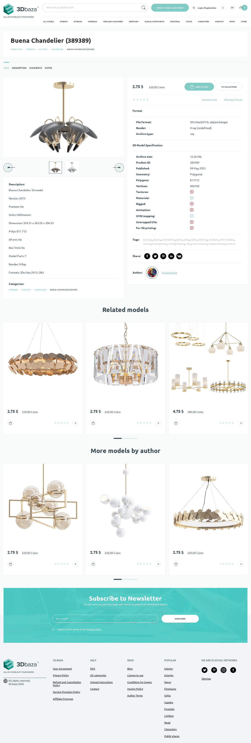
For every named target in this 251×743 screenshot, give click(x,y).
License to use (209, 99)
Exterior (78, 22)
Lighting (43, 49)
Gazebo (168, 702)
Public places (171, 736)
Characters (203, 22)
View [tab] (6, 68)
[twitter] (155, 256)
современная (217, 243)
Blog (130, 668)
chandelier (168, 239)
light (193, 239)
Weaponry (133, 22)
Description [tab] (19, 68)
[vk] (179, 256)
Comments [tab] (35, 68)
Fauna (189, 22)
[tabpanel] (125, 188)
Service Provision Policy (66, 692)
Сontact (94, 689)
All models (48, 22)
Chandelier (57, 49)
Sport (232, 22)
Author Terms (135, 695)
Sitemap (206, 678)
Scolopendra (169, 272)
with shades (226, 239)
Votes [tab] (48, 68)
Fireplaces (170, 689)
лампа (147, 243)
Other (244, 22)
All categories (98, 675)
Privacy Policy (94, 629)
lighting (202, 239)
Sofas (167, 695)
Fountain (169, 709)
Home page (16, 49)
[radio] (134, 99)
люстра (147, 239)
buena (157, 239)
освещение (159, 243)
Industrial (175, 22)
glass (179, 239)
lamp (186, 239)
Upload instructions (101, 682)
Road (167, 722)
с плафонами (176, 243)
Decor (167, 682)
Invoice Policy (135, 689)
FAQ (92, 668)
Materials (92, 22)
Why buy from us (233, 99)
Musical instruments (154, 22)
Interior (64, 22)
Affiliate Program (63, 699)
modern (213, 239)
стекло (231, 243)
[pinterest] (163, 256)
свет (188, 243)
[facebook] (147, 256)
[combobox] (91, 8)
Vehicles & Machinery (113, 22)
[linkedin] (171, 256)
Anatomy (219, 22)
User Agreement (62, 668)
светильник (199, 243)
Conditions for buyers (139, 682)
